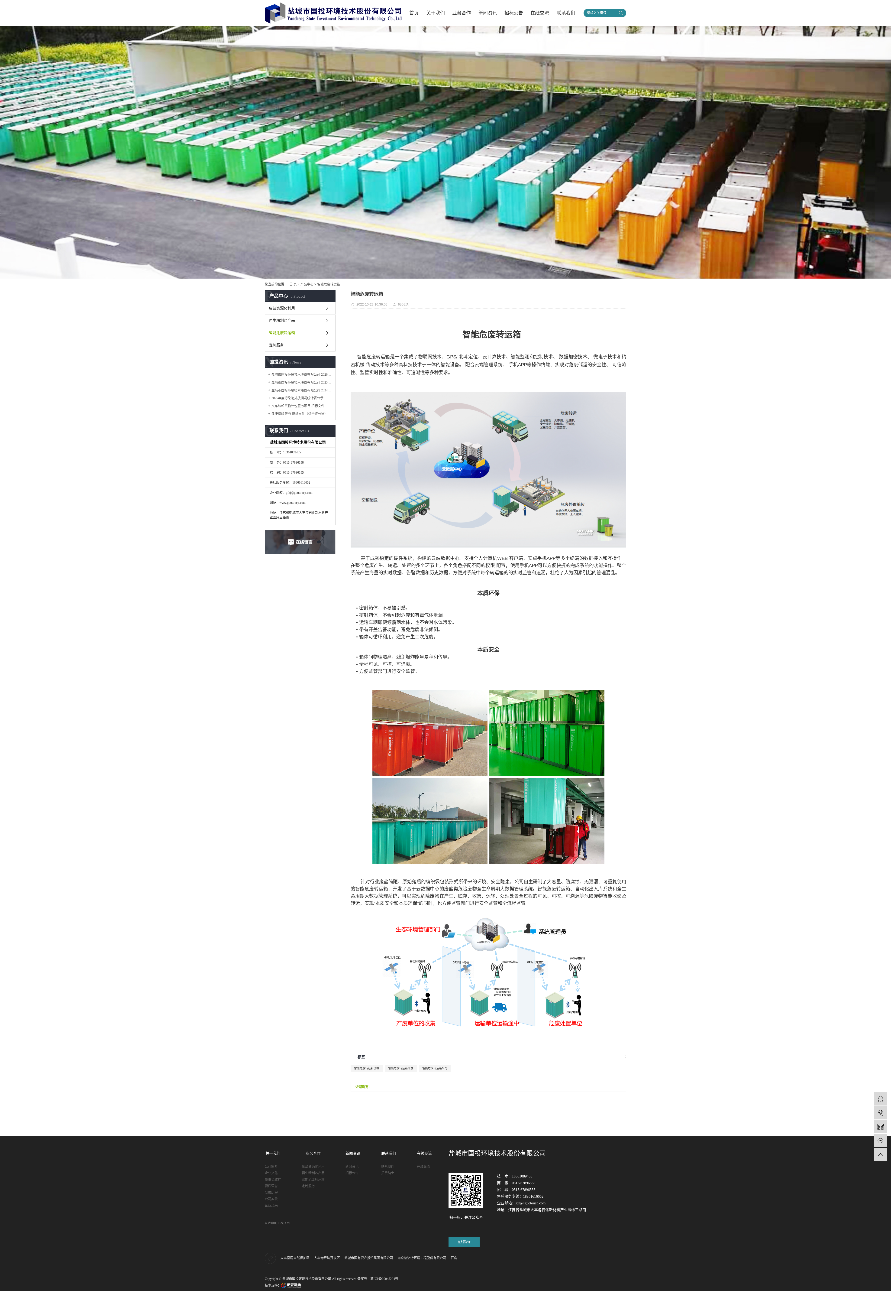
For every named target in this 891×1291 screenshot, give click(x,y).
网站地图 (270, 1223)
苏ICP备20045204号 (384, 1279)
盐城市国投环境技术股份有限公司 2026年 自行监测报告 (301, 374)
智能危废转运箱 (328, 284)
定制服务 (276, 345)
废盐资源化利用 (282, 308)
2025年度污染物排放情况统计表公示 (297, 398)
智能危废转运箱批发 (400, 1068)
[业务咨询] (880, 1099)
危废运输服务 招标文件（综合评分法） (299, 414)
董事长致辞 (273, 1179)
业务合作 (461, 13)
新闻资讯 (487, 13)
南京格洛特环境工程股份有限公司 (422, 1258)
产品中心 (306, 284)
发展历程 (271, 1192)
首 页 (293, 284)
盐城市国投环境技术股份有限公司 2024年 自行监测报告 (301, 390)
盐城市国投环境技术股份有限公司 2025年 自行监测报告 (301, 382)
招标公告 (513, 13)
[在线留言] (880, 1140)
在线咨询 (464, 1242)
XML (288, 1223)
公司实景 (271, 1199)
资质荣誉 (271, 1186)
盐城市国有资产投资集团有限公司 (369, 1258)
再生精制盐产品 (282, 320)
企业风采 (271, 1205)
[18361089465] (880, 1112)
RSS (280, 1223)
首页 (414, 13)
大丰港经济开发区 (327, 1258)
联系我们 (566, 13)
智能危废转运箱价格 (366, 1068)
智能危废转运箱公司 (434, 1068)
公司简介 (271, 1166)
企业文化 (271, 1173)
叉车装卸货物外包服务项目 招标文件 (297, 406)
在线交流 (539, 13)
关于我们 (435, 13)
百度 (454, 1258)
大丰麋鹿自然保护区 (295, 1258)
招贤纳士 (387, 1173)
